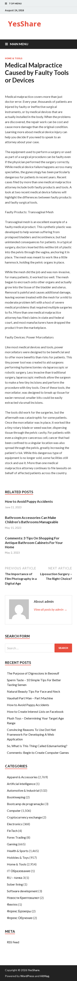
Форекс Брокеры (19, 911)
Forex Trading (16, 837)
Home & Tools (13, 58)
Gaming (12, 844)
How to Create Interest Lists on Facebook (35, 711)
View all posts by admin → (50, 609)
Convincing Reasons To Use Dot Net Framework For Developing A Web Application (31, 734)
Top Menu (15, 3)
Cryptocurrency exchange (24, 817)
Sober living (15, 884)
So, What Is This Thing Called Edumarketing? (37, 746)
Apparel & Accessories (22, 777)
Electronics (14, 824)
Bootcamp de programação (25, 804)
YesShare (24, 24)
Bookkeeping (16, 797)
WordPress (27, 976)
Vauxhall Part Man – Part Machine (30, 698)
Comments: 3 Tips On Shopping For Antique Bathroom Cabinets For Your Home (34, 542)
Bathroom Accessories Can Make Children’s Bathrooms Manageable (31, 520)
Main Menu (19, 44)
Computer (14, 810)
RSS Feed (13, 942)
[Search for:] (38, 648)
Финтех (12, 904)
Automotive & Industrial (23, 790)
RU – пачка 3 (16, 877)
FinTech (12, 830)
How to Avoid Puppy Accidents (29, 501)
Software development (22, 891)
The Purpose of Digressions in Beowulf (33, 673)
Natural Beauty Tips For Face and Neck (33, 691)
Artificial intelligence (21, 784)
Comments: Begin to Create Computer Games (38, 752)
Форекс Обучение (20, 918)
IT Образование (18, 871)
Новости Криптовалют (23, 898)
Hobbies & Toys (18, 857)
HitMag (44, 976)
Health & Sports (17, 851)
